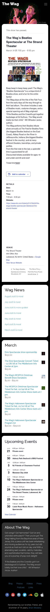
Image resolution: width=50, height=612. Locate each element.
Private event (17, 451)
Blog (10, 583)
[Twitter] (25, 594)
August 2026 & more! (14, 296)
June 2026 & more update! (16, 307)
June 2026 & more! (13, 313)
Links (30, 587)
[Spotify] (36, 594)
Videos (29, 583)
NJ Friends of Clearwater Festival (26, 465)
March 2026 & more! (13, 330)
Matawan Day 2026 (20, 472)
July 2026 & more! (13, 302)
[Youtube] (13, 594)
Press (39, 583)
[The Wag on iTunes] (42, 594)
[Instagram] (19, 594)
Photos (19, 583)
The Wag (10, 4)
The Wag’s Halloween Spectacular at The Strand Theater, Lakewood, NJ (27, 491)
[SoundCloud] (30, 594)
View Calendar (10, 514)
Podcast (21, 587)
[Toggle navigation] (45, 4)
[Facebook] (7, 594)
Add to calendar (18, 174)
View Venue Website (14, 262)
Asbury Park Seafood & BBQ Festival (27, 458)
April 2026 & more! (13, 324)
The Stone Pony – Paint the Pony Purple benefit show (35, 271)
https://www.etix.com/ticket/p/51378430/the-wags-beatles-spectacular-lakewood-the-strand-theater (23, 205)
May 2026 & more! (13, 319)
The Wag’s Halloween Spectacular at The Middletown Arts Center (27, 481)
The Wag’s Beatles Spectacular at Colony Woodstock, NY (18, 271)
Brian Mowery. (35, 607)
